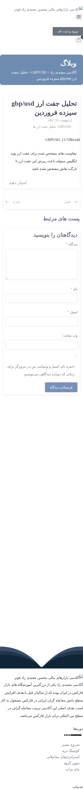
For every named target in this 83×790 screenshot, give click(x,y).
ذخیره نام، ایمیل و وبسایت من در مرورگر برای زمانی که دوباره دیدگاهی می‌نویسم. (41, 370)
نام (74, 289)
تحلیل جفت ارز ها (44, 126)
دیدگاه (71, 244)
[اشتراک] (12, 103)
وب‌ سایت (70, 335)
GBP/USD (64, 126)
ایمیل (72, 312)
